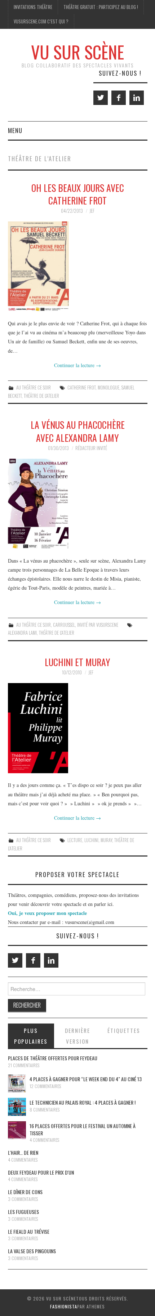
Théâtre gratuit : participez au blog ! (100, 7)
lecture (74, 840)
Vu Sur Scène (77, 52)
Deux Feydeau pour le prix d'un (41, 1172)
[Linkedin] (136, 98)
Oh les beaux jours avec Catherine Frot (77, 194)
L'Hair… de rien (23, 1152)
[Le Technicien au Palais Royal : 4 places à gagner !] (17, 1107)
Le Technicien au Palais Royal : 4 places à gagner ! (83, 1102)
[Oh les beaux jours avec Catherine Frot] (77, 266)
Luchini (91, 840)
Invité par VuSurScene (97, 624)
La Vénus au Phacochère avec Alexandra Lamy (78, 431)
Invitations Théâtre (33, 7)
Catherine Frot (81, 387)
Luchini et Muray (77, 662)
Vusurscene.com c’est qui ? (41, 21)
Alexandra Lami (22, 632)
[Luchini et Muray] (77, 728)
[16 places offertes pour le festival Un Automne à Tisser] (17, 1130)
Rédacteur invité (91, 448)
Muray (106, 840)
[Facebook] (118, 98)
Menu (15, 130)
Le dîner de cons (25, 1192)
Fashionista (63, 1306)
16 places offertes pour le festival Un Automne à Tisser (83, 1129)
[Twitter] (100, 98)
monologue (108, 387)
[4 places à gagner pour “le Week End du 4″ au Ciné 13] (17, 1083)
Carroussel (64, 624)
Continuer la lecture (77, 365)
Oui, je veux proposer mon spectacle (47, 913)
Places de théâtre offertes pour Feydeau (52, 1058)
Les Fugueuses (23, 1211)
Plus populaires (31, 1035)
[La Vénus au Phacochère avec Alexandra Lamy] (77, 504)
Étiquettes (123, 1030)
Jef (91, 210)
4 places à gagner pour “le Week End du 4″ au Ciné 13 (86, 1079)
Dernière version (77, 1035)
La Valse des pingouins (32, 1251)
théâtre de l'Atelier (41, 395)
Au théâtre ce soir (33, 387)
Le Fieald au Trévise (28, 1231)
